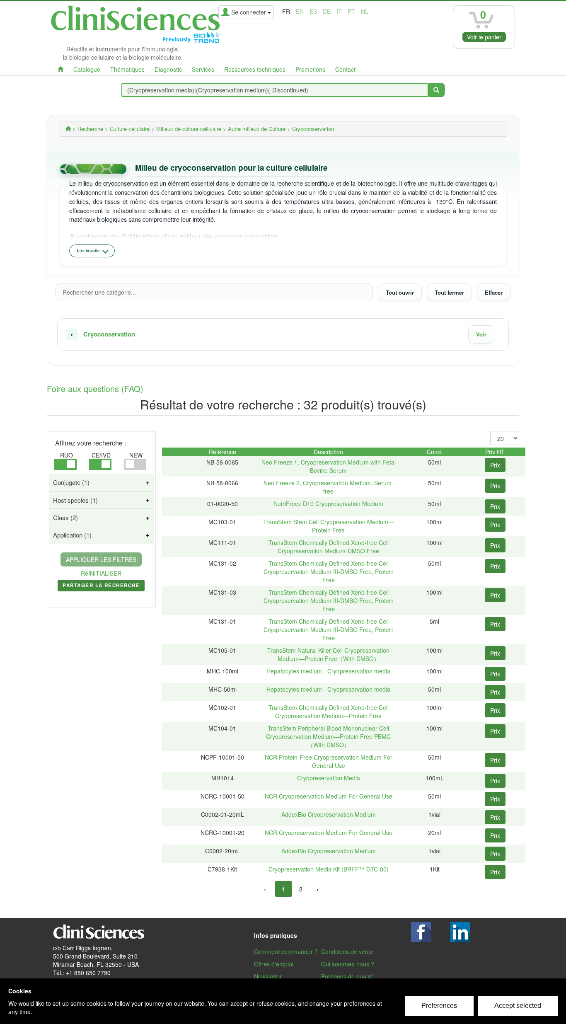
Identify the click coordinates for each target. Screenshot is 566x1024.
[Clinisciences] (68, 129)
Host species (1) (75, 500)
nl (364, 11)
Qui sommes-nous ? (347, 964)
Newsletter (268, 976)
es (313, 11)
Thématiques (127, 69)
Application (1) (72, 534)
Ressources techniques (254, 69)
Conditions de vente (347, 951)
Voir (481, 334)
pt (351, 11)
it (339, 11)
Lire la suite (88, 250)
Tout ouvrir (400, 292)
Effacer (494, 292)
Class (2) (65, 517)
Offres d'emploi (273, 964)
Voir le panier (484, 37)
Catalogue (86, 69)
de (327, 11)
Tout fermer (449, 292)
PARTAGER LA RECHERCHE (101, 587)
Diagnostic (168, 69)
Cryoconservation (109, 334)
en (300, 11)
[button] (283, 334)
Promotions (310, 69)
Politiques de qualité (347, 976)
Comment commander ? (286, 951)
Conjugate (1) (71, 482)
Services (203, 69)
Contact (345, 69)
